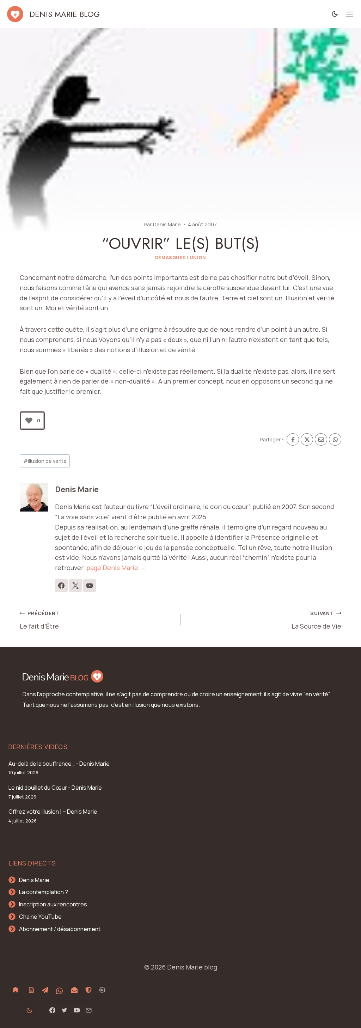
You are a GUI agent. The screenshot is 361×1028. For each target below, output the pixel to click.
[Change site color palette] (335, 14)
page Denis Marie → (116, 567)
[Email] (321, 439)
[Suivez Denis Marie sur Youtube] (89, 585)
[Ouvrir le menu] (349, 14)
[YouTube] (76, 1010)
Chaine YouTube (40, 916)
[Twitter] (65, 1010)
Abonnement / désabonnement (59, 929)
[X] (307, 439)
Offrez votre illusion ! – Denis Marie (52, 811)
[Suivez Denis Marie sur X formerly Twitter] (75, 585)
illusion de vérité (45, 461)
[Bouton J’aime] (29, 420)
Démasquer (170, 258)
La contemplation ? (43, 892)
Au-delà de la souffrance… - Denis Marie (59, 763)
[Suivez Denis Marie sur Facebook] (61, 585)
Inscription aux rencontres (53, 904)
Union (198, 258)
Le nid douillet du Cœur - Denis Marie (55, 787)
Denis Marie (167, 224)
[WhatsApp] (335, 439)
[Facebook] (293, 439)
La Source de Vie (316, 620)
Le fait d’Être (39, 620)
